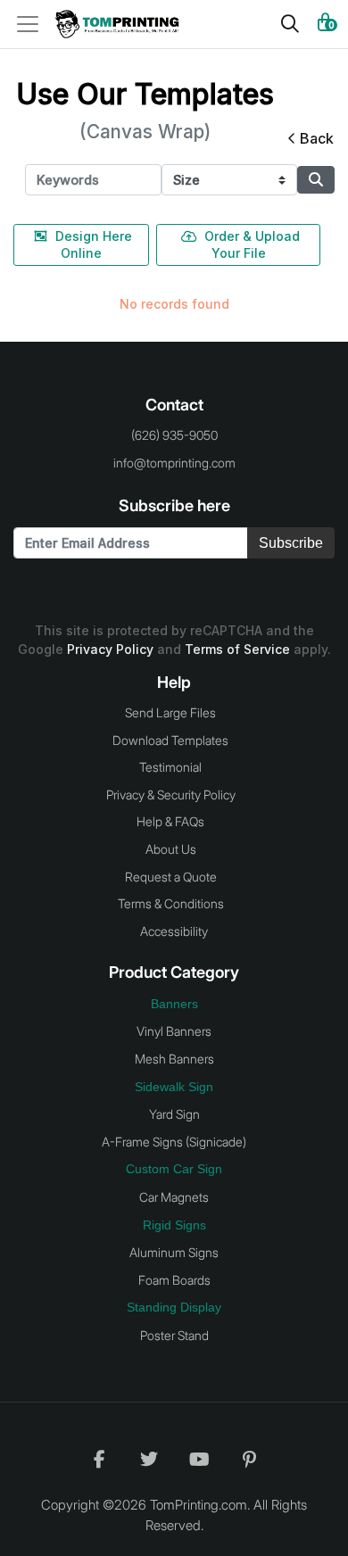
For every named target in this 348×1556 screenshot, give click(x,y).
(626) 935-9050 (174, 435)
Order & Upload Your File (252, 244)
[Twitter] (149, 1459)
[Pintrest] (249, 1459)
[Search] (290, 24)
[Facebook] (99, 1459)
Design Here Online (93, 244)
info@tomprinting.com (174, 462)
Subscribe (291, 542)
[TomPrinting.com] (122, 24)
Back (317, 138)
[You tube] (199, 1459)
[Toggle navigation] (33, 24)
